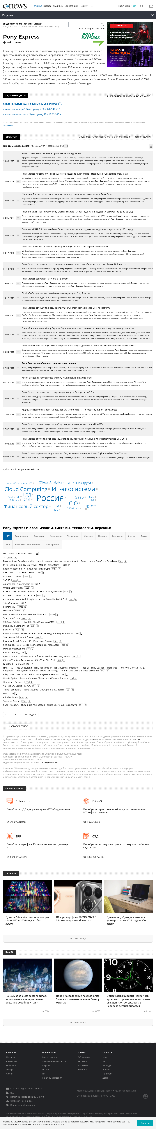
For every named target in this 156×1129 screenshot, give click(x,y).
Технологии (73, 536)
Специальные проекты (54, 1061)
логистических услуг (76, 51)
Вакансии (83, 1065)
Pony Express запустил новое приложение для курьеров (51, 153)
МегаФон (8, 610)
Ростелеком (9, 606)
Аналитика (58, 6)
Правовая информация (22, 1105)
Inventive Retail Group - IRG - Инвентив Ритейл (27, 641)
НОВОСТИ (47, 6)
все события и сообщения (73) (48, 145)
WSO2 (6, 693)
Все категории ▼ (92, 28)
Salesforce (8, 629)
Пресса (143, 536)
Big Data (90, 506)
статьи (136, 739)
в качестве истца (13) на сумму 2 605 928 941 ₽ (30, 109)
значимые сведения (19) (16, 145)
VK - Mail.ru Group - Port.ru (17, 685)
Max (105, 1057)
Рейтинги (11, 1065)
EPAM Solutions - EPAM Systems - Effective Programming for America (38, 633)
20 (37, 553)
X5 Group (14, 500)
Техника (46, 1069)
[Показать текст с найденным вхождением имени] (66, 146)
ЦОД (27, 494)
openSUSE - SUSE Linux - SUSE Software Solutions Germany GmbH (37, 656)
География (117, 536)
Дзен (105, 1077)
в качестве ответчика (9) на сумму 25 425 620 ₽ (31, 114)
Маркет (46, 1065)
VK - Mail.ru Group (12, 576)
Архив (9, 1073)
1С (4, 557)
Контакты (83, 1069)
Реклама (82, 1061)
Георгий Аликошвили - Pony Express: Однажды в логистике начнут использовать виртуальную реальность (78, 328)
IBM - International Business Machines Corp (25, 614)
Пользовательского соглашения (48, 1124)
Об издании (84, 1057)
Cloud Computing (25, 489)
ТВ (43, 1073)
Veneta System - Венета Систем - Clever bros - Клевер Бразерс (35, 678)
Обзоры (10, 1069)
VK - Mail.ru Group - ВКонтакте (19, 595)
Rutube (106, 1069)
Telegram (107, 1073)
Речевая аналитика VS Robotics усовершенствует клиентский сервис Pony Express (65, 246)
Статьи (131, 536)
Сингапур (84, 83)
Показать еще (78, 938)
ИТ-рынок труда (79, 483)
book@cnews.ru (143, 136)
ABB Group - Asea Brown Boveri (19, 572)
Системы (88, 536)
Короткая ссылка (19, 726)
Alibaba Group (10, 697)
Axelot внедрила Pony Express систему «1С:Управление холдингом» (57, 377)
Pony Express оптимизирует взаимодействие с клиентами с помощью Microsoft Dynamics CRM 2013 (74, 438)
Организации (21, 536)
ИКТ (7, 536)
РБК (92, 500)
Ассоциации (56, 536)
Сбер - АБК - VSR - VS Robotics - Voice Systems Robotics (31, 674)
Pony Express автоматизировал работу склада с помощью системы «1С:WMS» (62, 424)
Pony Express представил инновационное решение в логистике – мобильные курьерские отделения (75, 173)
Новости (10, 1057)
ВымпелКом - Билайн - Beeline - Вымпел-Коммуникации (32, 591)
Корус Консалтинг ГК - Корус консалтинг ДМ (26, 568)
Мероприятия (52, 544)
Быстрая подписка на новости (26, 1088)
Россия (50, 497)
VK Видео (107, 1065)
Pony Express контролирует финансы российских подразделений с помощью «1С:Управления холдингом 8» (79, 345)
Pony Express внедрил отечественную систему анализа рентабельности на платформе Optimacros (74, 264)
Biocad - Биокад (11, 652)
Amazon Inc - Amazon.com (16, 583)
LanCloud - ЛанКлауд (14, 663)
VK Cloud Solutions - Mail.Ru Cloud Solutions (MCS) (29, 622)
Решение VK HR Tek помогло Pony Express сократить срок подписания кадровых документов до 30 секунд (77, 211)
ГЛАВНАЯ (38, 6)
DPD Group (73, 508)
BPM (56, 506)
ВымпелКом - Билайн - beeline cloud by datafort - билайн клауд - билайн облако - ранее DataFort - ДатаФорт (60, 561)
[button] (141, 6)
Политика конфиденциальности (27, 1096)
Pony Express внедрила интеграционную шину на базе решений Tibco (59, 392)
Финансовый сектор (26, 506)
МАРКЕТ (84, 6)
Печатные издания (52, 1077)
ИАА (8, 544)
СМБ (91, 497)
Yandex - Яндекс (11, 701)
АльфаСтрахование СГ (19, 483)
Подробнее (8, 125)
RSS (12, 1092)
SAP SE (6, 580)
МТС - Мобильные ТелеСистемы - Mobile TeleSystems (31, 564)
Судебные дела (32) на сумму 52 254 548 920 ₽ (31, 103)
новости (97, 739)
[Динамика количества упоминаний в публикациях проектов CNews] (151, 146)
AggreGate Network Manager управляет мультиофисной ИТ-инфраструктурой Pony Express (69, 409)
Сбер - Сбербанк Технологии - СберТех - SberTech (29, 660)
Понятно (144, 1123)
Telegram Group (11, 618)
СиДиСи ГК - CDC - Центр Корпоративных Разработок (31, 644)
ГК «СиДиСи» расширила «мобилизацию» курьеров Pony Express (56, 293)
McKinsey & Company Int (16, 625)
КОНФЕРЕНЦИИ (71, 6)
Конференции (49, 1057)
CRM (27, 499)
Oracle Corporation (13, 587)
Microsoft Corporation (14, 553)
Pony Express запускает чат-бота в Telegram (45, 278)
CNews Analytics (50, 482)
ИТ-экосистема (73, 489)
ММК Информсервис (14, 648)
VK (104, 1061)
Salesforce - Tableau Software (18, 637)
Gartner (13, 496)
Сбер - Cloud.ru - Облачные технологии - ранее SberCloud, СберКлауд (40, 704)
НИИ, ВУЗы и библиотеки (28, 544)
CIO (73, 503)
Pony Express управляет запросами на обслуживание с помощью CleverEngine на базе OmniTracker (75, 453)
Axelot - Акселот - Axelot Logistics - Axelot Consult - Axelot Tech (35, 599)
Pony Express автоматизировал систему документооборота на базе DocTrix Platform (66, 307)
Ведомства (39, 536)
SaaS (79, 497)
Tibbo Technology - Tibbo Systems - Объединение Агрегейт (34, 689)
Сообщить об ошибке (21, 1100)
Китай (72, 83)
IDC (56, 509)
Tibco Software (10, 603)
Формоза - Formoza (13, 682)
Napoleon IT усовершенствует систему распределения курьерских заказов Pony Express (68, 194)
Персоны (102, 536)
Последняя (30, 714)
